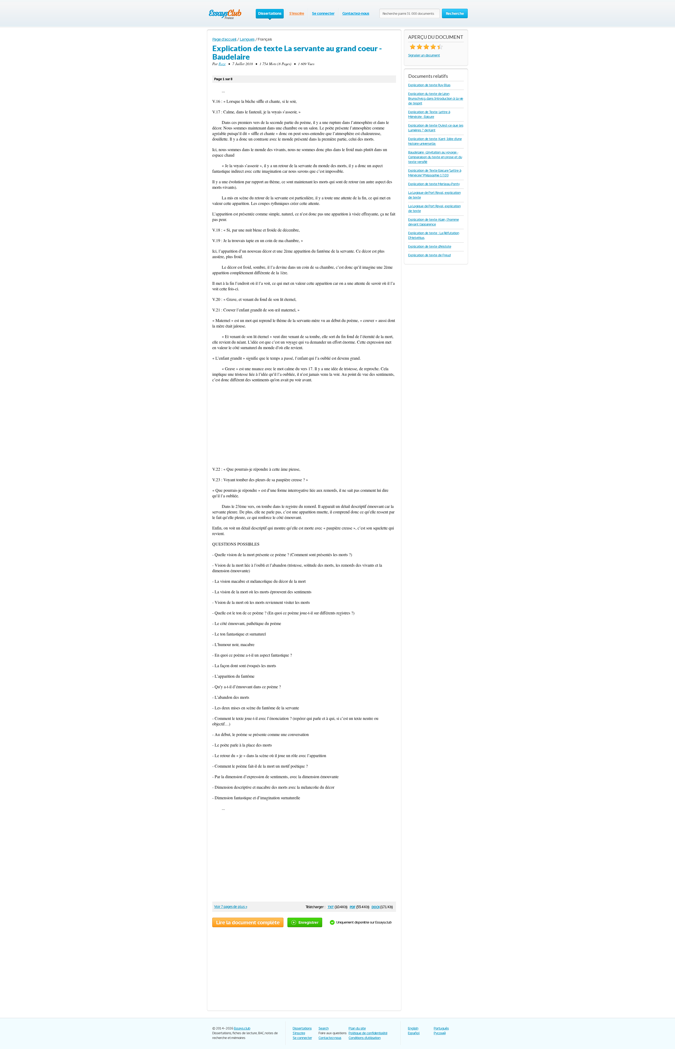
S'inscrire (296, 13)
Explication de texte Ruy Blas (429, 85)
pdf (352, 906)
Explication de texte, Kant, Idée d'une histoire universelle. (434, 141)
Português (441, 1028)
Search (324, 1028)
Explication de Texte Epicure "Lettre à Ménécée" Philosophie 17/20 (434, 172)
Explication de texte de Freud (429, 255)
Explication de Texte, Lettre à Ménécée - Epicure (429, 114)
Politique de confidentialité (368, 1033)
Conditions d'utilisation (364, 1038)
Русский (440, 1033)
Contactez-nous (355, 13)
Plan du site (357, 1028)
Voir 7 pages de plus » (230, 906)
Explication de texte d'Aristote (429, 246)
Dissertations (302, 1028)
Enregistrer (308, 922)
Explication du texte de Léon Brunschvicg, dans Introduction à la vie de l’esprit (435, 98)
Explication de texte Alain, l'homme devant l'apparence (433, 222)
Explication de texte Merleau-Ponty (434, 184)
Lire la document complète (247, 922)
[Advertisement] (304, 424)
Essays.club (242, 1028)
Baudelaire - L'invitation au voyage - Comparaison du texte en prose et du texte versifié (435, 157)
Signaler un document (424, 55)
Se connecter (323, 13)
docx (376, 906)
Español (414, 1033)
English (413, 1028)
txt (330, 906)
